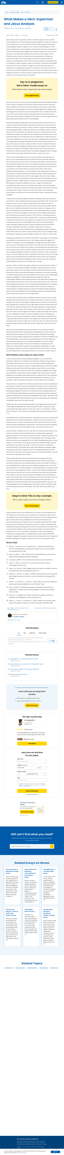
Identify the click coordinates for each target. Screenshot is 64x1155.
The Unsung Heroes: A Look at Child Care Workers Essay (12, 912)
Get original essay (32, 95)
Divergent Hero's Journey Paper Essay (49, 871)
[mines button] (18, 774)
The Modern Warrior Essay (29, 910)
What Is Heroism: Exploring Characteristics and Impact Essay (31, 873)
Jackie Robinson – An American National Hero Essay (24, 659)
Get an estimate (32, 791)
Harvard (32, 633)
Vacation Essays (9, 968)
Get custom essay (32, 506)
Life (22, 12)
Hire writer (32, 744)
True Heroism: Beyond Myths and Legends (45, 608)
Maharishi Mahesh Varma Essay (18, 674)
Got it (55, 1151)
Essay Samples (14, 12)
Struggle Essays (44, 968)
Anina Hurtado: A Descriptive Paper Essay (12, 871)
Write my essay (32, 705)
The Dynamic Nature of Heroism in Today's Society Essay (49, 913)
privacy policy (27, 785)
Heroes (27, 12)
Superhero (28, 28)
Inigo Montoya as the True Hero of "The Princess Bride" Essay (26, 664)
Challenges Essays (20, 968)
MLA (24, 633)
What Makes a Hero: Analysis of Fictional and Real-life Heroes (18, 608)
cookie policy (22, 1152)
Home (7, 12)
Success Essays (54, 968)
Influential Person (20, 28)
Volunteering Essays (32, 968)
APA (19, 633)
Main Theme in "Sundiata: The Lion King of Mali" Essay (24, 669)
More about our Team (14, 620)
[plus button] (45, 774)
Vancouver (42, 633)
